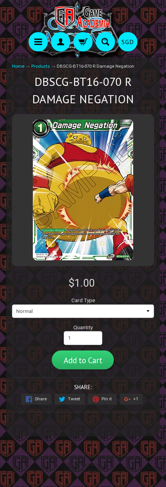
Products (40, 66)
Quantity (83, 327)
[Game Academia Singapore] (83, 17)
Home (18, 66)
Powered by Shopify (83, 470)
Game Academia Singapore (80, 457)
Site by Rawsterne (83, 464)
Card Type (83, 300)
